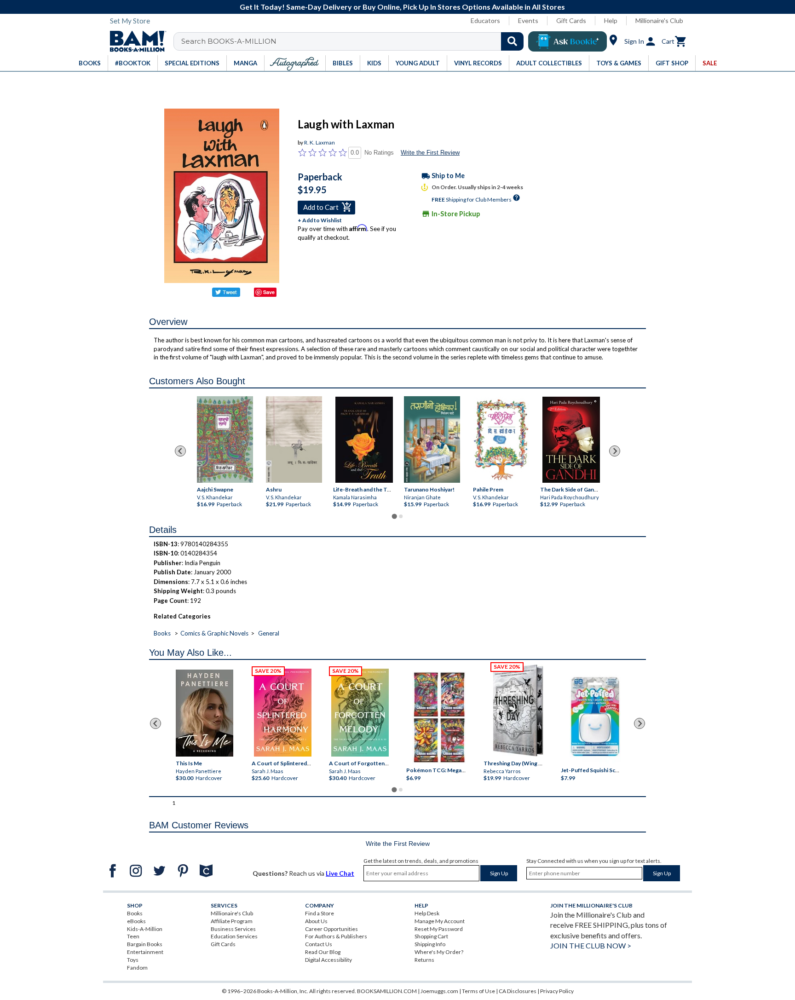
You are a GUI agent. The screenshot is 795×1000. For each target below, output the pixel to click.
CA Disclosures (517, 991)
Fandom (137, 967)
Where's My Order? (439, 951)
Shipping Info (430, 944)
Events (528, 20)
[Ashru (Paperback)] (294, 439)
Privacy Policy (557, 991)
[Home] (135, 41)
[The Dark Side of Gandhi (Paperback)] (571, 440)
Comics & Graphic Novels (214, 633)
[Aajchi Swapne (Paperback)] (225, 439)
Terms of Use (478, 991)
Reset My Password (439, 928)
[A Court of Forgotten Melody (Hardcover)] (360, 713)
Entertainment (145, 951)
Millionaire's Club (659, 20)
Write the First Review (430, 152)
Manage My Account (440, 921)
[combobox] (354, 41)
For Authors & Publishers (336, 936)
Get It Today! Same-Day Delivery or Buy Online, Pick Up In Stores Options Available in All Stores (402, 6)
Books (162, 633)
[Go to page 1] (394, 516)
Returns (424, 959)
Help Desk (427, 913)
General (268, 633)
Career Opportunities (331, 928)
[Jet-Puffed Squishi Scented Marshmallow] (595, 717)
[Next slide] (614, 451)
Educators (485, 20)
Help (610, 20)
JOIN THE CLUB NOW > (590, 945)
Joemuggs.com (439, 991)
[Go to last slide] (180, 451)
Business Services (233, 928)
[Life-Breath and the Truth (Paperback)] (364, 440)
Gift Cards (571, 20)
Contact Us (318, 944)
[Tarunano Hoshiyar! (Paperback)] (432, 439)
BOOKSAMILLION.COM (387, 991)
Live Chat (340, 873)
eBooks (136, 921)
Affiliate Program (232, 921)
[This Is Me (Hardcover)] (204, 713)
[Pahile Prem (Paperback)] (501, 439)
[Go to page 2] (401, 516)
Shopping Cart (431, 936)
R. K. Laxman (319, 142)
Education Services (234, 936)
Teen (133, 936)
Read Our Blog (322, 951)
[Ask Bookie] (567, 41)
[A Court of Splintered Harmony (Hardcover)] (282, 713)
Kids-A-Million (144, 928)
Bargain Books (144, 944)
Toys (132, 959)
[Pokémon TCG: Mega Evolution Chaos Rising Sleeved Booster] (439, 718)
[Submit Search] (512, 41)
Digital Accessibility (328, 959)
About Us (316, 921)
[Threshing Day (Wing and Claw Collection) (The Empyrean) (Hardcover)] (518, 711)
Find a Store (319, 913)
